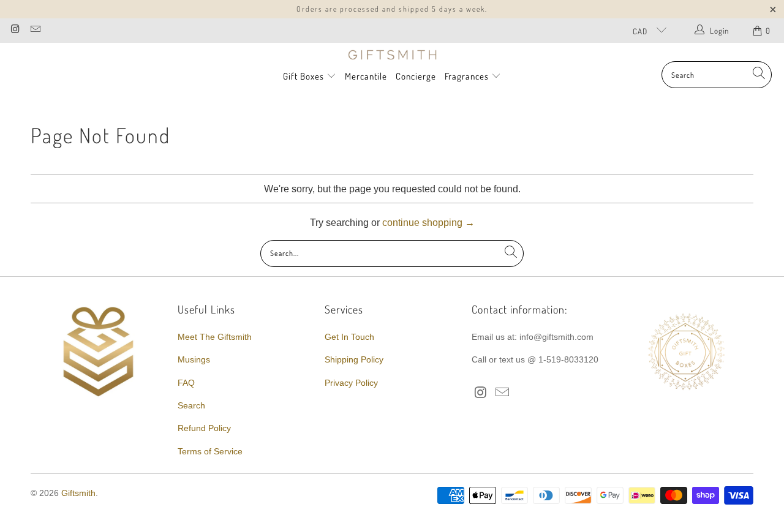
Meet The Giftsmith (215, 337)
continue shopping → (428, 222)
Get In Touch (349, 337)
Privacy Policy (351, 383)
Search (191, 405)
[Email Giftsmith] (34, 30)
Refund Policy (204, 428)
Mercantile (366, 76)
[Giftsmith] (392, 55)
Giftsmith (78, 493)
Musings (194, 359)
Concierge (416, 76)
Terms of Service (210, 451)
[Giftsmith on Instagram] (14, 30)
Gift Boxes (303, 76)
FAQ (186, 383)
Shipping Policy (354, 359)
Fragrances (468, 76)
